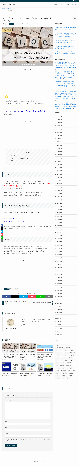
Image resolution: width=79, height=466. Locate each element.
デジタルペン (71, 355)
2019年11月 (59, 303)
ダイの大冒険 (59, 355)
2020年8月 (59, 277)
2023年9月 (59, 187)
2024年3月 (59, 174)
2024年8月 (59, 164)
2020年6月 (59, 283)
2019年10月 (59, 306)
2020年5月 (59, 287)
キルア (57, 352)
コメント (8, 400)
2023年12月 (59, 180)
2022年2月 (59, 225)
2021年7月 (59, 241)
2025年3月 (59, 151)
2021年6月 (59, 245)
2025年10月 (59, 142)
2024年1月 (59, 177)
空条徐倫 (71, 373)
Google (57, 345)
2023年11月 (59, 183)
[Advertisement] (27, 81)
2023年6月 (59, 193)
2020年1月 (59, 296)
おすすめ (68, 347)
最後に (12, 160)
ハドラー (58, 357)
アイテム (59, 321)
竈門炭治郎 (58, 375)
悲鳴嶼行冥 (69, 368)
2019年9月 (59, 309)
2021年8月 (59, 238)
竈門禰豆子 (64, 375)
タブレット (72, 352)
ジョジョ (66, 352)
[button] (6, 296)
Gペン (62, 345)
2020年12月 (59, 264)
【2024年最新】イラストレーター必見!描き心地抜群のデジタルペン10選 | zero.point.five (65, 106)
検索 (75, 18)
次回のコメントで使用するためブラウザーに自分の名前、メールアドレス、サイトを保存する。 (28, 440)
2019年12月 (59, 300)
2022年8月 (59, 206)
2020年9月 (59, 274)
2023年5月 (59, 196)
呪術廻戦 (62, 365)
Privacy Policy (35, 461)
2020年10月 (59, 271)
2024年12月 (59, 161)
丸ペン (72, 360)
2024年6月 (59, 171)
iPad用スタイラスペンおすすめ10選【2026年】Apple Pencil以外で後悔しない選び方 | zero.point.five (66, 96)
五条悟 (57, 362)
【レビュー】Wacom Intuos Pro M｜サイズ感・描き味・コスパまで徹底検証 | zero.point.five (65, 85)
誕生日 (70, 375)
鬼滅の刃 (68, 378)
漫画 (74, 370)
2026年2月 (59, 135)
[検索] (76, 1)
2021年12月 (59, 229)
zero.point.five (8, 4)
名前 (6, 421)
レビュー (59, 331)
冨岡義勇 (69, 362)
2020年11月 (59, 267)
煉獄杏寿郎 (58, 373)
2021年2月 (59, 258)
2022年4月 (59, 219)
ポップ (57, 360)
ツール (64, 355)
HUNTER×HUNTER (69, 345)
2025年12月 (59, 138)
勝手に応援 (59, 334)
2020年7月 (59, 280)
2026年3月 (59, 132)
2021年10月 (59, 232)
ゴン (61, 352)
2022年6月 (59, 212)
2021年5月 (59, 248)
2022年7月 (59, 209)
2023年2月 (59, 203)
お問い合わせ (44, 461)
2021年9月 (59, 235)
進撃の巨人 (58, 378)
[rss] (74, 1)
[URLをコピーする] (49, 296)
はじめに (13, 155)
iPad (57, 347)
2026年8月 (59, 116)
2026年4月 (59, 129)
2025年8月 (59, 148)
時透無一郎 (63, 370)
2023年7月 (59, 190)
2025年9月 (59, 145)
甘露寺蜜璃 (64, 373)
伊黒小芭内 (62, 362)
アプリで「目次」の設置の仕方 (19, 158)
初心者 (57, 365)
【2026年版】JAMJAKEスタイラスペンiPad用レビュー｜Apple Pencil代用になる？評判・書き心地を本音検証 (65, 93)
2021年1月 (59, 261)
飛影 (63, 378)
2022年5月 (59, 216)
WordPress (61, 347)
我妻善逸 (58, 370)
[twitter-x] (24, 325)
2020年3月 (59, 290)
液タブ (69, 370)
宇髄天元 (58, 368)
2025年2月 (59, 154)
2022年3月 (59, 222)
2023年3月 (59, 200)
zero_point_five (10, 328)
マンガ (61, 360)
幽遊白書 (63, 368)
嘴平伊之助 (68, 365)
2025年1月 (59, 158)
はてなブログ (18, 23)
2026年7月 (59, 119)
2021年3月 (59, 254)
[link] (22, 325)
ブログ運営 (11, 23)
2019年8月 (59, 312)
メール (7, 427)
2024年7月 (59, 167)
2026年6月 (59, 122)
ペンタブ (70, 357)
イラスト (59, 324)
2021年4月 (59, 251)
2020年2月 (59, 293)
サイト (6, 433)
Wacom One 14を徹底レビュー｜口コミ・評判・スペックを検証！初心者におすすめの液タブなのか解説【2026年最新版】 (66, 34)
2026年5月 (59, 125)
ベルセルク (63, 357)
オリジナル (71, 350)
